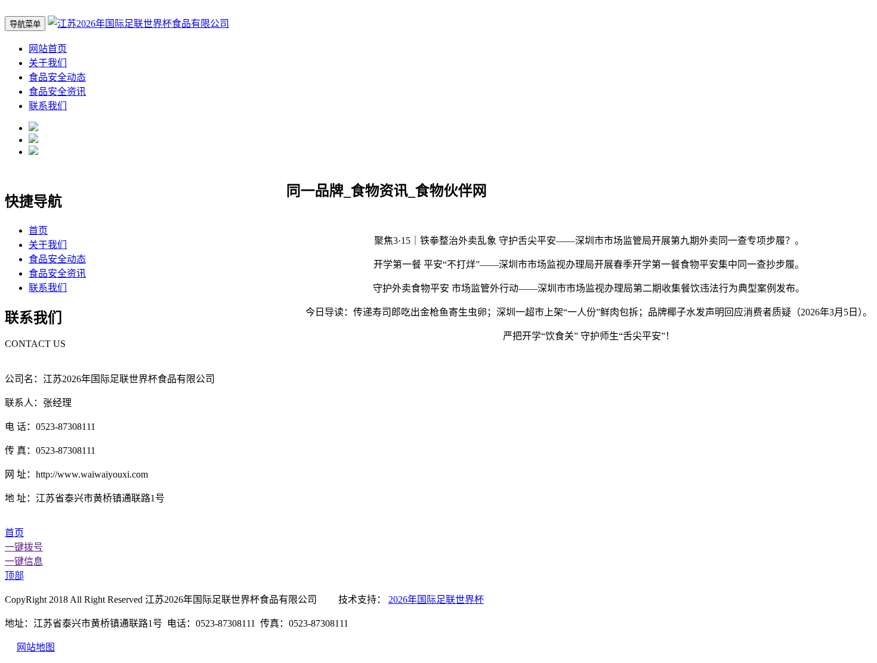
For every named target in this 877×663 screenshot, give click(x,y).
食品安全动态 (57, 77)
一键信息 (24, 561)
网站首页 (48, 49)
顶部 (14, 576)
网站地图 (36, 647)
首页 (38, 230)
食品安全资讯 (57, 91)
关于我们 (48, 63)
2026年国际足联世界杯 (436, 599)
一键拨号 (24, 547)
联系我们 (48, 106)
